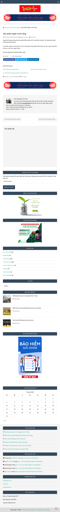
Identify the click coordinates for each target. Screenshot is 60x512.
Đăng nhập (40, 509)
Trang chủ (7, 27)
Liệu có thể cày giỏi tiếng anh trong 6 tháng (16, 449)
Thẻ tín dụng (6, 258)
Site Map (46, 509)
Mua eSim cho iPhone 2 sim (38, 69)
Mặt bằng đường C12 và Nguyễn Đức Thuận (25, 296)
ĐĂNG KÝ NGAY (9, 187)
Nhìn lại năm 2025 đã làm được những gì (16, 442)
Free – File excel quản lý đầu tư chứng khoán (30, 461)
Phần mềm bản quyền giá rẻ (11, 69)
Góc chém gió (7, 252)
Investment (6, 255)
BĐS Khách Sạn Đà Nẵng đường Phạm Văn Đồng (27, 308)
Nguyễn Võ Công (9, 461)
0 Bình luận (33, 37)
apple (25, 76)
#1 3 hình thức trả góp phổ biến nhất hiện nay (15, 73)
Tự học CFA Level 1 (8, 265)
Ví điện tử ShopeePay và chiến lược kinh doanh (18, 445)
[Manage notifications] (56, 508)
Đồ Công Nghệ (15, 27)
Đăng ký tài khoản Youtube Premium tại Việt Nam (28, 471)
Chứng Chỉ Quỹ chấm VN (29, 509)
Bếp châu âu (7, 471)
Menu (30, 2)
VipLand (5, 268)
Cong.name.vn (7, 487)
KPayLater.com (7, 480)
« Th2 (4, 420)
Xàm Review (6, 272)
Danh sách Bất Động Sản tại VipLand (23, 320)
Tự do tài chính (7, 262)
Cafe (20, 109)
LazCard (5, 484)
